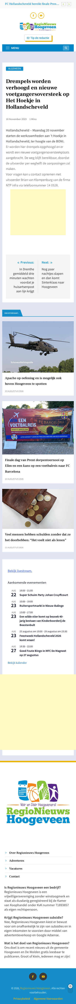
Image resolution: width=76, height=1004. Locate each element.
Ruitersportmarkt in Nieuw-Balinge (42, 605)
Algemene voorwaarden (48, 998)
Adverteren (16, 861)
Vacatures (15, 868)
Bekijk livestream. (20, 570)
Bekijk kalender (17, 662)
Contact (14, 876)
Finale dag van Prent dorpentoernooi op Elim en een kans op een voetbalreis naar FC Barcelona (37, 466)
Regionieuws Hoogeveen (35, 988)
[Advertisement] (38, 212)
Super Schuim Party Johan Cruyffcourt (44, 595)
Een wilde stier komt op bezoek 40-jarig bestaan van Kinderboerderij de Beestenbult (42, 621)
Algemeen (14, 68)
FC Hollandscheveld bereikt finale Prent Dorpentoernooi (31, 3)
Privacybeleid (21, 998)
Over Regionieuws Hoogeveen (29, 853)
